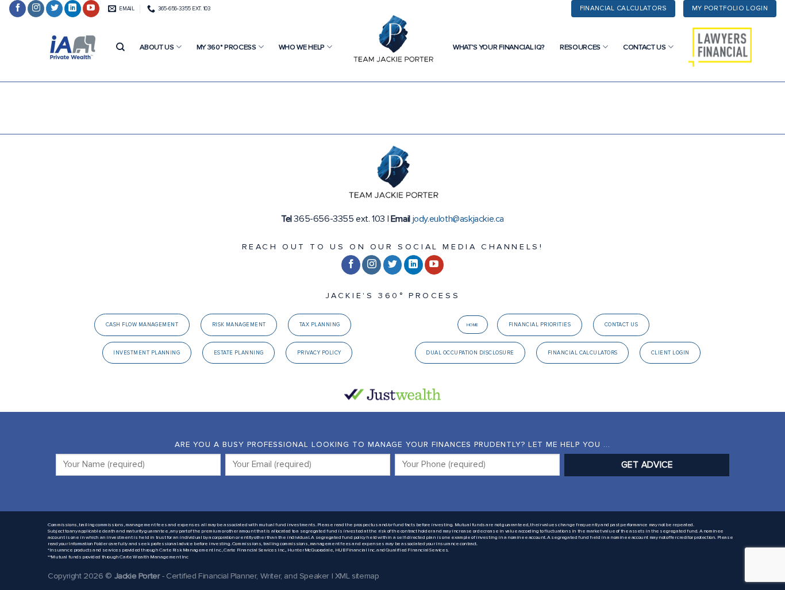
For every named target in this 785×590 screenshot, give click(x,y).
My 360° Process (226, 47)
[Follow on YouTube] (91, 8)
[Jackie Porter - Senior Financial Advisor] (392, 40)
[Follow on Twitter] (54, 8)
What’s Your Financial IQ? (499, 47)
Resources (580, 47)
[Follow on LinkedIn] (72, 8)
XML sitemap (357, 576)
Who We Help (302, 47)
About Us (157, 47)
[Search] (120, 47)
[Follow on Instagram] (36, 8)
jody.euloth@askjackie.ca (458, 219)
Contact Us (644, 47)
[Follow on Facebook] (17, 8)
